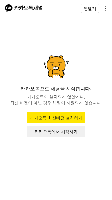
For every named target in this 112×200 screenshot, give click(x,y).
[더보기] (103, 8)
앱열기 (90, 8)
